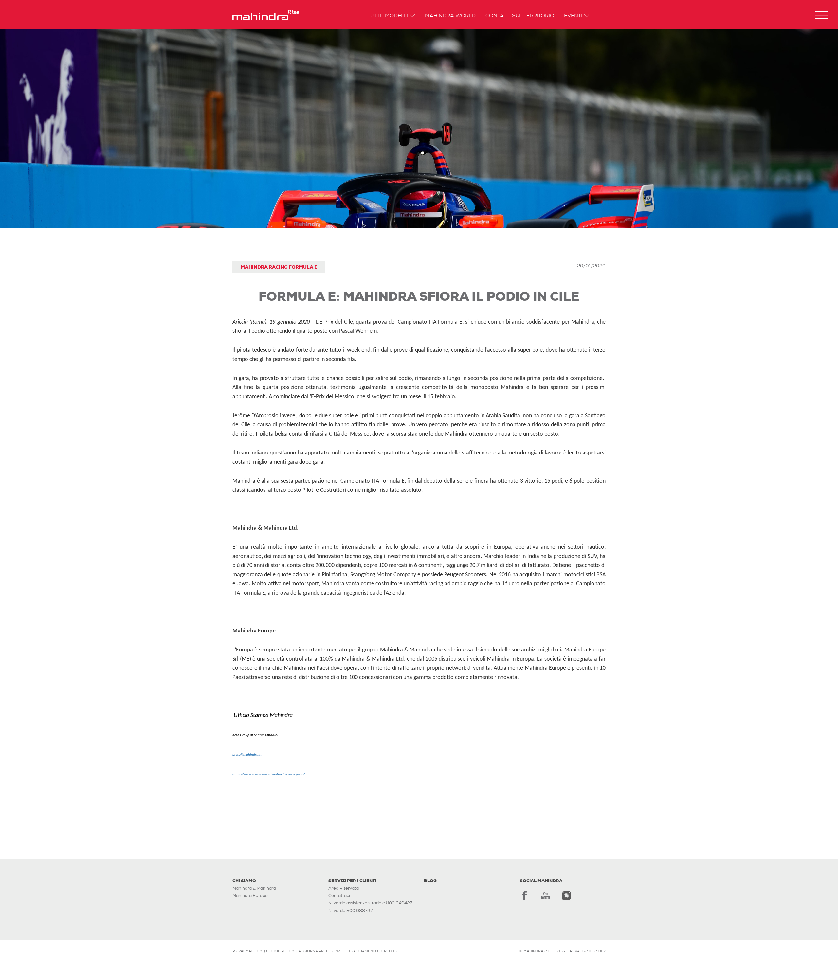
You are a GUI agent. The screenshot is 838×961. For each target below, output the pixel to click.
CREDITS (389, 951)
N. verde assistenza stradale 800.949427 (370, 903)
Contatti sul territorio (519, 16)
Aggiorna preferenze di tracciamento (338, 951)
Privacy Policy (247, 951)
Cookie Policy (280, 951)
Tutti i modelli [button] (387, 16)
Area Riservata (343, 888)
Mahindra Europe (250, 895)
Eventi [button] (573, 16)
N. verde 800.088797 (350, 910)
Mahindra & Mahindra (254, 888)
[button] (821, 15)
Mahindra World (450, 16)
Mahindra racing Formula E (279, 267)
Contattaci (339, 895)
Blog (430, 880)
